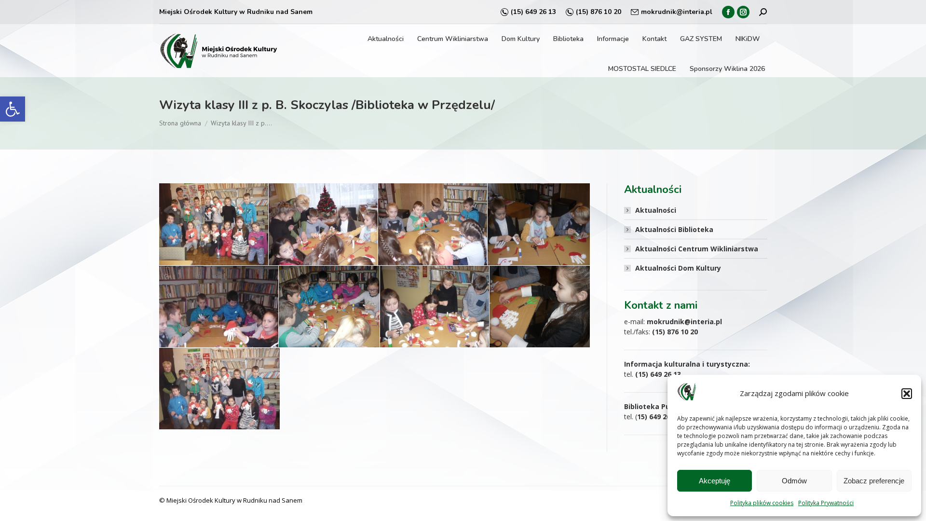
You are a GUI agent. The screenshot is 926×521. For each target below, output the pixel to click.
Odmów (794, 481)
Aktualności (655, 210)
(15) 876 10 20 (598, 11)
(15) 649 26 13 (533, 11)
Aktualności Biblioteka (674, 229)
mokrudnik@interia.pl (676, 11)
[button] (12, 109)
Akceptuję (714, 481)
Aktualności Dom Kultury (678, 268)
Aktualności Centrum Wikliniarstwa (696, 248)
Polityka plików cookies (761, 503)
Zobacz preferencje (874, 481)
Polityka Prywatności (826, 503)
